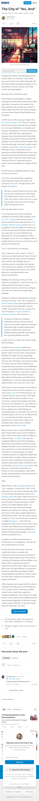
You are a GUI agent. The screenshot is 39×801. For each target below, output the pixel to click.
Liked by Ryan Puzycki (14, 679)
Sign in (35, 3)
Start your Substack (14, 792)
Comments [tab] (6, 658)
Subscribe (27, 3)
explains (14, 186)
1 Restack (24, 637)
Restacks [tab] (15, 658)
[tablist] (10, 658)
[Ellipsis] (36, 676)
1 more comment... (8, 699)
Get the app (29, 792)
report (13, 393)
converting (31, 532)
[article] (19, 721)
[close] (33, 734)
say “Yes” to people (9, 219)
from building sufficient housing (19, 223)
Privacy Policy (23, 778)
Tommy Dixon (11, 676)
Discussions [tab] (17, 709)
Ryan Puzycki (10, 17)
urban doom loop (25, 147)
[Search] (35, 709)
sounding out (22, 485)
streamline (16, 347)
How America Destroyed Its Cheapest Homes (14, 721)
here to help (21, 425)
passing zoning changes (10, 303)
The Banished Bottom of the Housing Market (13, 716)
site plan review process (20, 465)
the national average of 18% (12, 122)
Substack (10, 797)
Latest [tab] (9, 709)
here (23, 403)
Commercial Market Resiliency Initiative (16, 313)
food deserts (13, 521)
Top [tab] (4, 709)
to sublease (18, 438)
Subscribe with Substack (21, 770)
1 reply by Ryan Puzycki (15, 690)
